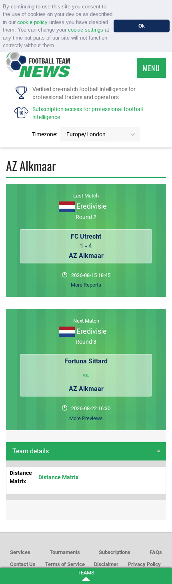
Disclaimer (106, 564)
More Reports (86, 285)
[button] (58, 46)
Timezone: (44, 134)
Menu (151, 68)
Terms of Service (65, 564)
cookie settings (85, 30)
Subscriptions (114, 552)
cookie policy (32, 22)
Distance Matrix (58, 477)
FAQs (156, 552)
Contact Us (23, 564)
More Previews (86, 418)
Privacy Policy (144, 564)
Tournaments (65, 552)
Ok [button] (141, 25)
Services (20, 552)
